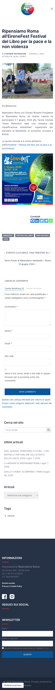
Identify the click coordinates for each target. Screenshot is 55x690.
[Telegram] (46, 221)
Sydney (27, 685)
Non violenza (42, 235)
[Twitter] (42, 221)
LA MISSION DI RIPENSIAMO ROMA (22, 463)
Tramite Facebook (33, 288)
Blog (15, 56)
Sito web (9, 356)
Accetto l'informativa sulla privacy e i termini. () (26, 648)
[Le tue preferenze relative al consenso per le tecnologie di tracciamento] (13, 685)
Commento (11, 306)
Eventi (23, 56)
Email (8, 343)
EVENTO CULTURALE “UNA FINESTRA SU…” (28, 252)
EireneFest (8, 235)
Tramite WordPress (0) (14, 288)
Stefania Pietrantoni (15, 54)
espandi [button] (11, 516)
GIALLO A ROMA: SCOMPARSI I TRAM (23, 471)
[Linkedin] (37, 221)
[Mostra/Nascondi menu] (52, 8)
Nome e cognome (9, 638)
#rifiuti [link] (5, 134)
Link (46, 648)
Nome (8, 330)
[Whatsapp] (51, 221)
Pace (6, 239)
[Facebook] (33, 221)
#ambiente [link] (20, 130)
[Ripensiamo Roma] (27, 8)
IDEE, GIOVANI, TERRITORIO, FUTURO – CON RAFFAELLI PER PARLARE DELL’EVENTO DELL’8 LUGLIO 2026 (26, 455)
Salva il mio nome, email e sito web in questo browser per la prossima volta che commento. (27, 377)
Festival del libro (25, 235)
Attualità (7, 56)
